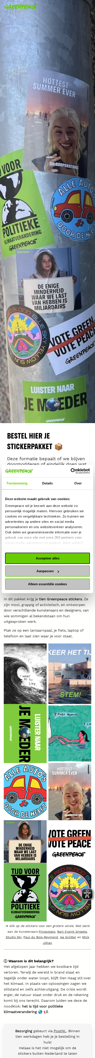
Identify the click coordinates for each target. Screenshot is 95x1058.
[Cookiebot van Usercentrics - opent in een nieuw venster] (70, 471)
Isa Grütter (68, 937)
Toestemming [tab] (16, 483)
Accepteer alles (47, 558)
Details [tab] (47, 483)
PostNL (60, 1031)
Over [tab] (78, 483)
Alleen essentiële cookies (47, 584)
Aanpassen (45, 571)
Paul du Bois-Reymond (40, 937)
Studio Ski (13, 937)
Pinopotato (47, 931)
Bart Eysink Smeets (72, 931)
